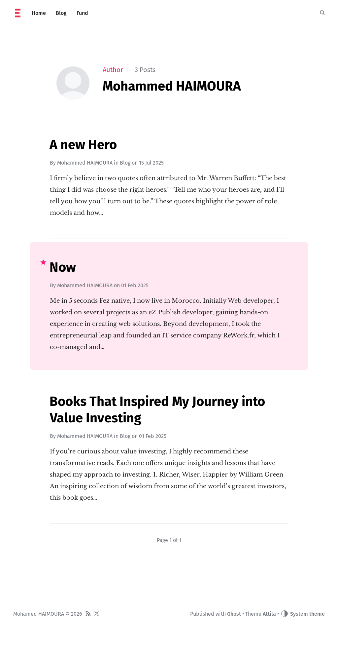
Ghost (234, 614)
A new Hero (83, 145)
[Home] (17, 13)
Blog (125, 163)
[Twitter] (96, 614)
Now (63, 267)
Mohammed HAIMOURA (85, 163)
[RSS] (88, 614)
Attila (269, 614)
